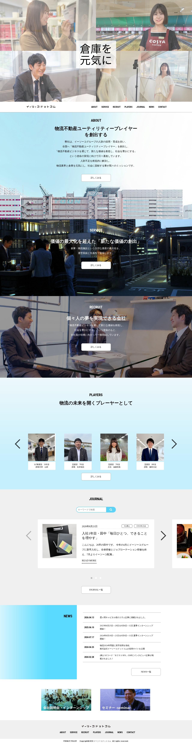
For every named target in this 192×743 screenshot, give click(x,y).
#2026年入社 (141, 526)
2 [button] (96, 577)
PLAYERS (128, 107)
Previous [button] (17, 443)
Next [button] (174, 443)
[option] (48, 25)
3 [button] (100, 577)
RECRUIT (117, 107)
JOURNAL (140, 107)
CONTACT (162, 107)
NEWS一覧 (146, 672)
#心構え (127, 526)
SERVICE (105, 107)
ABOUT (94, 107)
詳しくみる (96, 178)
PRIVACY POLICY (70, 741)
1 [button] (91, 577)
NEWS (151, 107)
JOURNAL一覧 (96, 590)
